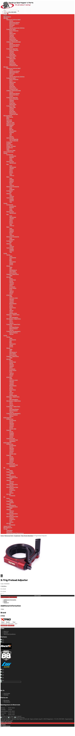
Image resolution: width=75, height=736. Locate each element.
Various (11, 136)
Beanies (11, 157)
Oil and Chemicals (8, 152)
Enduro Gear (9, 472)
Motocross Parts (8, 535)
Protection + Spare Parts (13, 324)
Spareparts (12, 441)
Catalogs (6, 694)
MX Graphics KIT (8, 527)
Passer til (6, 602)
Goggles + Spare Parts (12, 274)
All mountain (9, 419)
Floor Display (12, 131)
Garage (5, 529)
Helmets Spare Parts (12, 484)
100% (10, 126)
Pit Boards (9, 142)
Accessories (9, 154)
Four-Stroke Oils (13, 139)
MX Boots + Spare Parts (12, 314)
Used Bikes (9, 530)
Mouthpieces (12, 303)
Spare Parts (12, 307)
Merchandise (9, 125)
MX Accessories (8, 115)
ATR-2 (11, 321)
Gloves (11, 21)
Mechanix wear (10, 124)
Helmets (11, 36)
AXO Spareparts (13, 317)
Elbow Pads (12, 33)
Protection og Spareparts (13, 331)
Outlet (5, 253)
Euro (4, 724)
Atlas (10, 326)
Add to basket (37, 595)
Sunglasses (9, 190)
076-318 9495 (12, 12)
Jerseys (11, 302)
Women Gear (12, 428)
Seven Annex (13, 273)
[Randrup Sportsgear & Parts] (17, 9)
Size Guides (7, 693)
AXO (10, 259)
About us (6, 631)
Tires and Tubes (10, 150)
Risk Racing (12, 476)
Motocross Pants (14, 23)
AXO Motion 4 (13, 270)
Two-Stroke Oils (13, 140)
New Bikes (9, 531)
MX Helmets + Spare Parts (13, 319)
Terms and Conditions (10, 634)
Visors (11, 293)
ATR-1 (11, 320)
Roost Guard (12, 288)
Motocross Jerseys (14, 22)
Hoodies (11, 179)
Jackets (11, 168)
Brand (5, 601)
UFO (10, 135)
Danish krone (6, 726)
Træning (11, 175)
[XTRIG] (6, 620)
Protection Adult (11, 29)
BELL (10, 260)
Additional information (10, 600)
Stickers (11, 132)
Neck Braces (12, 39)
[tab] (39, 600)
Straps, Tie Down (11, 146)
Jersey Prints (7, 526)
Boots (11, 32)
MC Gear (8, 277)
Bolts (7, 118)
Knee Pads (12, 37)
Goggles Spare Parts (12, 477)
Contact (6, 632)
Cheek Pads (12, 280)
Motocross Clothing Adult (13, 19)
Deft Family (12, 261)
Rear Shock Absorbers (27, 535)
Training (11, 185)
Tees (10, 174)
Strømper (12, 189)
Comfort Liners (13, 298)
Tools (7, 149)
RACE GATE (9, 145)
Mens (7, 177)
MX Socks (12, 25)
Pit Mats (8, 143)
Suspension (9, 147)
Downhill (8, 430)
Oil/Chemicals (10, 138)
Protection (12, 287)
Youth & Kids (9, 197)
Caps (10, 158)
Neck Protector (13, 328)
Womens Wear (13, 313)
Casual (5, 153)
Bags (10, 128)
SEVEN (11, 263)
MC (4, 467)
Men (7, 164)
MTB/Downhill (7, 417)
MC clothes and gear (12, 487)
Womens (8, 193)
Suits (10, 289)
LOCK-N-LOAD (10, 122)
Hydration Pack (10, 438)
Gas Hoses (9, 121)
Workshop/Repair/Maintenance (15, 533)
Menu (5, 15)
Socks (11, 160)
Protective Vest (13, 40)
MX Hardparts (7, 17)
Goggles (11, 35)
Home (2, 535)
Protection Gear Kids (12, 49)
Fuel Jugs (9, 120)
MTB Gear (9, 295)
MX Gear (6, 18)
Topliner (11, 291)
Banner (11, 129)
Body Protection (13, 30)
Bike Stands (9, 117)
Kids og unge (10, 161)
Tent (10, 133)
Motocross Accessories (12, 186)
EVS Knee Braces (14, 327)
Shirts (11, 171)
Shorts (11, 26)
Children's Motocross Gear (13, 42)
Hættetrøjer (12, 163)
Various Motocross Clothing (16, 28)
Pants (11, 170)
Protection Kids (10, 57)
